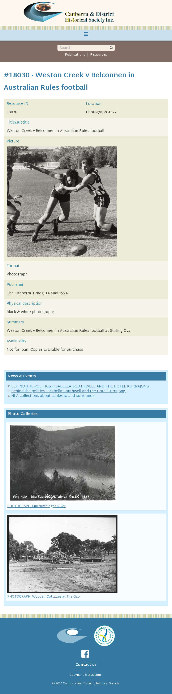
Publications (75, 55)
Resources (98, 55)
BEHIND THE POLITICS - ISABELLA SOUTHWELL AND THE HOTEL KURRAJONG (80, 386)
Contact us (86, 664)
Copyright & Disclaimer (86, 675)
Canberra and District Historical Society (91, 683)
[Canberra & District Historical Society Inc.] (69, 13)
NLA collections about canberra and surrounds (52, 395)
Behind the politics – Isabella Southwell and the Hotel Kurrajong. (68, 391)
